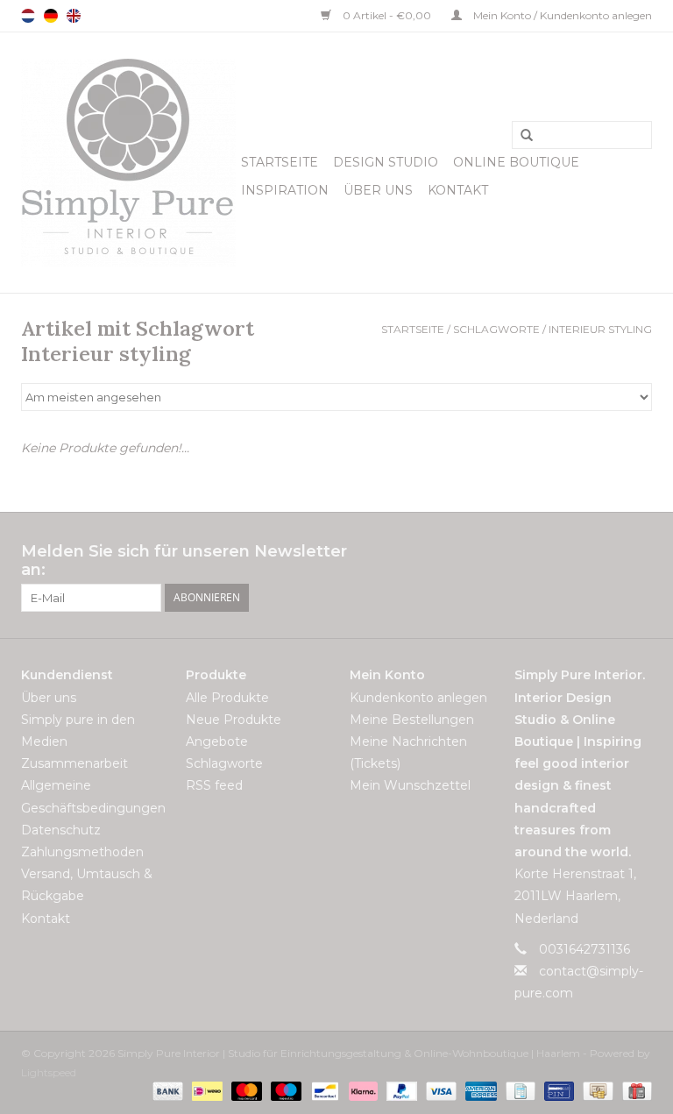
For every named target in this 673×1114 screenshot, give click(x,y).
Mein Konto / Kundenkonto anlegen (561, 15)
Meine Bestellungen (412, 719)
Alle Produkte (227, 698)
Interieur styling (600, 329)
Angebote (217, 741)
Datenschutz (61, 830)
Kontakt (458, 190)
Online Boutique (516, 162)
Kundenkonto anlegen (418, 698)
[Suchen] (520, 136)
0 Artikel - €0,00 (387, 15)
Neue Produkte (233, 719)
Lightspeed (48, 1072)
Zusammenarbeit (74, 763)
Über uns (378, 190)
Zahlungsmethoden (82, 852)
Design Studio (385, 162)
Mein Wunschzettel (410, 785)
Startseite (279, 162)
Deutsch (51, 16)
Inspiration (285, 190)
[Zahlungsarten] (166, 1090)
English (74, 16)
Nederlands (28, 16)
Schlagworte (496, 329)
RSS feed (214, 785)
